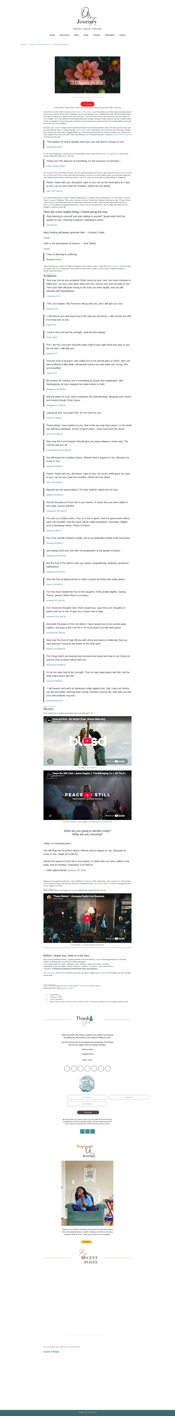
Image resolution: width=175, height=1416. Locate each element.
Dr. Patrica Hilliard (105, 973)
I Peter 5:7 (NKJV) (54, 418)
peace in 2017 (68, 988)
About (52, 35)
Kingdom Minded (117, 1002)
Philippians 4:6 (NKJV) (56, 389)
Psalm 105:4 (51, 337)
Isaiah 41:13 (51, 353)
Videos (122, 35)
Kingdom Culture (104, 1002)
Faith (51, 1002)
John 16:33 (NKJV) (54, 434)
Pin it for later (87, 104)
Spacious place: (113, 266)
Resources (65, 35)
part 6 (117, 154)
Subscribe (88, 1112)
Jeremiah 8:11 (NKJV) (55, 600)
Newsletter (110, 35)
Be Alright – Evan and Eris (87, 768)
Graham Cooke (59, 1002)
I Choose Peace (71, 1002)
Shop (85, 35)
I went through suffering (84, 130)
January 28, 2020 (77, 870)
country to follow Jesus (83, 112)
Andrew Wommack (54, 147)
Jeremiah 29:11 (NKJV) (56, 616)
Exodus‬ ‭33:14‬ (52, 309)
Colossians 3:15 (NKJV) (56, 511)
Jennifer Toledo (83, 1002)
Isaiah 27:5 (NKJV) (54, 681)
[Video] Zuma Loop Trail (87, 1330)
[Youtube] (92, 1131)
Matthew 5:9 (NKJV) (54, 495)
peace (64, 156)
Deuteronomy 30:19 (54, 701)
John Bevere (51, 225)
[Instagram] (82, 1131)
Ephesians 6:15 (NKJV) (56, 556)
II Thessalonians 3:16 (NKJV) (58, 450)
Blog (76, 35)
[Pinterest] (87, 1131)
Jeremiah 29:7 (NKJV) (55, 633)
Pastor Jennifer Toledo (55, 166)
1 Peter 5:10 (51, 373)
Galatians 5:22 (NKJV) (55, 572)
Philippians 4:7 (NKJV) (56, 405)
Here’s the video (49, 973)
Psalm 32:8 (51, 325)
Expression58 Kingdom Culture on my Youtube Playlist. (82, 986)
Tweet (46, 238)
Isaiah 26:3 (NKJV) (54, 466)
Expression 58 (104, 154)
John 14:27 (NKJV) (54, 191)
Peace (126, 1002)
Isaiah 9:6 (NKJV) (53, 531)
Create (52, 999)
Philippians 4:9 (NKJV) (56, 665)
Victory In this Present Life (122, 135)
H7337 (58, 268)
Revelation (59, 999)
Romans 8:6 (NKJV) (54, 543)
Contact (96, 35)
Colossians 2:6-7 (53, 296)
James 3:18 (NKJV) (54, 584)
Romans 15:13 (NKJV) (55, 649)
